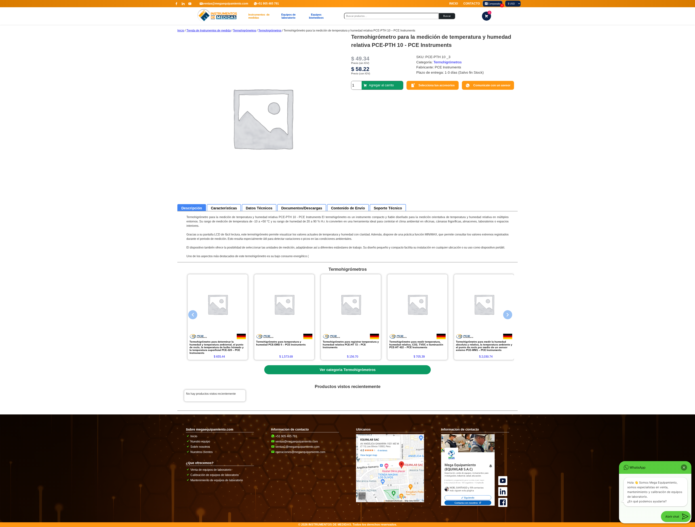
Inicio (180, 30)
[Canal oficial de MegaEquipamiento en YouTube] (503, 476)
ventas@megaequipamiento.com (225, 3)
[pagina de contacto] (468, 504)
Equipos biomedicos (316, 16)
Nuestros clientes (201, 452)
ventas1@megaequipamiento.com (297, 446)
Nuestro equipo (200, 441)
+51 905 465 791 (268, 3)
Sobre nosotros (200, 446)
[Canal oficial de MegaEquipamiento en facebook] (503, 498)
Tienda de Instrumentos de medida (208, 30)
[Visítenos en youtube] (190, 3)
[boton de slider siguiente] (505, 314)
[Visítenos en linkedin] (183, 3)
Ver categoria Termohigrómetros (348, 370)
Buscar (447, 16)
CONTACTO (471, 3)
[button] (684, 467)
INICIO (453, 3)
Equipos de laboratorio (288, 16)
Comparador (495, 4)
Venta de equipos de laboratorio (210, 469)
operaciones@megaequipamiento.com (300, 452)
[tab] (191, 208)
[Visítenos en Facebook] (176, 3)
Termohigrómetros (244, 30)
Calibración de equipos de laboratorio (214, 475)
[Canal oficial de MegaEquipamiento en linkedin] (503, 487)
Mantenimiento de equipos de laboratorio (216, 480)
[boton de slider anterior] (190, 314)
